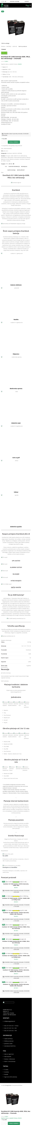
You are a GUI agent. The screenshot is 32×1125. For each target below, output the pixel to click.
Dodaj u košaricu (13, 142)
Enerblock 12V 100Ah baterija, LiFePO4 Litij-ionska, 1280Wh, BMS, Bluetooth (16, 913)
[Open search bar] (26, 5)
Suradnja (6, 1072)
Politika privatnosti (8, 1041)
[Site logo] (4, 5)
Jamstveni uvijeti (8, 1043)
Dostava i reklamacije (9, 1059)
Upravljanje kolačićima (9, 1046)
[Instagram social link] (4, 2)
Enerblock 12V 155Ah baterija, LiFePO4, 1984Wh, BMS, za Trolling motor (16, 956)
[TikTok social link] (5, 2)
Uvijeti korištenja (8, 1038)
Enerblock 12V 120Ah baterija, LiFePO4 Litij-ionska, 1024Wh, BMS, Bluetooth (16, 985)
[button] (3, 880)
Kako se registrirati (9, 1054)
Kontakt (6, 1074)
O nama (6, 1069)
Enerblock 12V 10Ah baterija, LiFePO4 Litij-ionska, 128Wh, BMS (16, 884)
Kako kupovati (7, 1056)
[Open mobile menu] (30, 5)
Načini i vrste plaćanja (9, 1061)
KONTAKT (27, 1)
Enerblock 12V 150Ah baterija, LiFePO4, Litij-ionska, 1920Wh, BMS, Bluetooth (16, 970)
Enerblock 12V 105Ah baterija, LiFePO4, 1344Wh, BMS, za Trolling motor (16, 899)
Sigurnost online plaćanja (10, 1077)
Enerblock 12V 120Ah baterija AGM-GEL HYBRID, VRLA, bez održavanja (16, 927)
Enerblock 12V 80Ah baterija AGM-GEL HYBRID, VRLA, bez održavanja (16, 942)
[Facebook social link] (2, 2)
